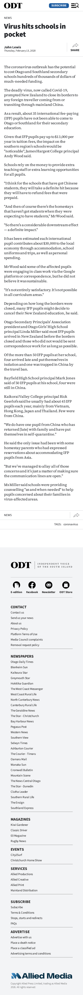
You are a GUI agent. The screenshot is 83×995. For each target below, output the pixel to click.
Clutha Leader (19, 792)
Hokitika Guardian (22, 683)
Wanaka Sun (18, 765)
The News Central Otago (25, 781)
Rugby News (18, 841)
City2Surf (16, 855)
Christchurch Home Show (26, 860)
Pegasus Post (19, 727)
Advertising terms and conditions (31, 953)
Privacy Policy (19, 629)
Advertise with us (21, 937)
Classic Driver (19, 830)
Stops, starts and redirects (26, 918)
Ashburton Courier (22, 748)
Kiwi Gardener (19, 825)
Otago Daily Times (22, 662)
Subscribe (58, 5)
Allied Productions (22, 874)
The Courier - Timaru (23, 754)
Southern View (19, 738)
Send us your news (22, 618)
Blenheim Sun (19, 667)
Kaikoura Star (19, 673)
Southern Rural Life (22, 797)
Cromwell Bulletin (22, 770)
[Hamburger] (75, 5)
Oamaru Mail (19, 759)
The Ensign (17, 803)
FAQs (14, 923)
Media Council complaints (27, 640)
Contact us (17, 612)
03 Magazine (18, 836)
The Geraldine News (23, 711)
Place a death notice (23, 943)
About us (16, 623)
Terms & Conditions (22, 913)
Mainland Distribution (24, 890)
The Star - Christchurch (25, 716)
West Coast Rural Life (23, 694)
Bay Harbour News (22, 721)
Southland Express (22, 808)
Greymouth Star (20, 678)
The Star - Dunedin (22, 786)
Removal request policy (25, 645)
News (7, 18)
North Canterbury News (25, 700)
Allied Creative (19, 880)
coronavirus (70, 524)
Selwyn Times (19, 743)
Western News (19, 732)
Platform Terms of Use (24, 634)
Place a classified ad (23, 948)
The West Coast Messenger (27, 689)
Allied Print (17, 885)
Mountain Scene (20, 775)
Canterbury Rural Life (24, 705)
